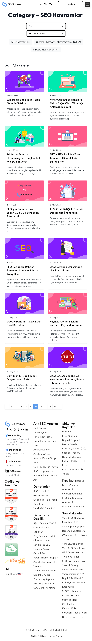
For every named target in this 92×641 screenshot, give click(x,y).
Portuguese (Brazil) (72, 469)
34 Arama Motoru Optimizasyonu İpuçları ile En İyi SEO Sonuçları (24, 158)
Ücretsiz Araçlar (41, 549)
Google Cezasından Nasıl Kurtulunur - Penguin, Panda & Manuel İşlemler (67, 379)
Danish (73, 444)
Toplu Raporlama (42, 436)
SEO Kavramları (20, 42)
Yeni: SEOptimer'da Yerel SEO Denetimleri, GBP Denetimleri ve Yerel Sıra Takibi (74, 550)
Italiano (66, 461)
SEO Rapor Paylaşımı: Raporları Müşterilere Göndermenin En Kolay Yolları (74, 533)
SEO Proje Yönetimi (43, 583)
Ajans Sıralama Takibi (44, 523)
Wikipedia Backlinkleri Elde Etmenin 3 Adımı (23, 101)
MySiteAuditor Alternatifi (70, 487)
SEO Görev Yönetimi (44, 587)
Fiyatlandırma (69, 435)
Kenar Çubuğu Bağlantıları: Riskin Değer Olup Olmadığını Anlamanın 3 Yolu (67, 103)
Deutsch (66, 448)
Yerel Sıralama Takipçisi (45, 557)
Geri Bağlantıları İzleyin (45, 466)
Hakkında (67, 431)
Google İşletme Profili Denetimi (45, 502)
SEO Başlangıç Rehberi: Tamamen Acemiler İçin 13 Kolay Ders (22, 270)
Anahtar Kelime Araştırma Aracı (41, 451)
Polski (65, 465)
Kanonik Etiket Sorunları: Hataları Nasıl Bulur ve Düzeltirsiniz (74, 613)
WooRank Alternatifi (73, 506)
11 (36, 406)
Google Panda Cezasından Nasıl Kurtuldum (66, 268)
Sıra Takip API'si (41, 574)
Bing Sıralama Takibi (44, 536)
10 (31, 406)
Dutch (82, 461)
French (75, 452)
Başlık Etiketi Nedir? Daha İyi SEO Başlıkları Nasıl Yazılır (74, 582)
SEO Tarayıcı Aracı (43, 471)
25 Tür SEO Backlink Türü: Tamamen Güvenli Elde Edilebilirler (65, 158)
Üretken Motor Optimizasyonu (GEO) (58, 42)
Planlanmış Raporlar (44, 579)
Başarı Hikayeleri (71, 440)
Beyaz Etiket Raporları (45, 475)
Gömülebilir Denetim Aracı (44, 443)
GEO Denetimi (41, 495)
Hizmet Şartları (55, 636)
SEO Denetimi (41, 491)
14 (50, 406)
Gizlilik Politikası (38, 636)
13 (45, 406)
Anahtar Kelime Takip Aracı (44, 460)
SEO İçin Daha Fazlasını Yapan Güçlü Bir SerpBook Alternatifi (23, 212)
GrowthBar (39, 553)
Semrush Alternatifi (72, 493)
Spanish (66, 452)
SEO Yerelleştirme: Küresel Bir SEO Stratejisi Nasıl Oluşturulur (72, 598)
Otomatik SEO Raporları (41, 529)
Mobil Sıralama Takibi (44, 570)
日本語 (74, 461)
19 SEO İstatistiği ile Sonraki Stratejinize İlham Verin (66, 211)
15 (55, 406)
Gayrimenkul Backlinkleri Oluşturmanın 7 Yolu (22, 377)
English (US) (78, 448)
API (35, 479)
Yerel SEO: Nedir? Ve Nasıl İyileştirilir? (73, 520)
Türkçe (65, 473)
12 (41, 406)
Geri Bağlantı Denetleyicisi (40, 430)
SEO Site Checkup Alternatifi (72, 500)
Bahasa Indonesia (71, 456)
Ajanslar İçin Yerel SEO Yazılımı (45, 564)
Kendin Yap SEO (41, 544)
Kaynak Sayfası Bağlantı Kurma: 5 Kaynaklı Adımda (66, 323)
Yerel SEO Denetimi (44, 508)
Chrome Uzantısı (42, 540)
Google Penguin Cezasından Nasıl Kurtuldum (24, 323)
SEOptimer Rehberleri (46, 49)
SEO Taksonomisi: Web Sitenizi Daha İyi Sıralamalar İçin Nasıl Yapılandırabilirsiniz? (74, 567)
